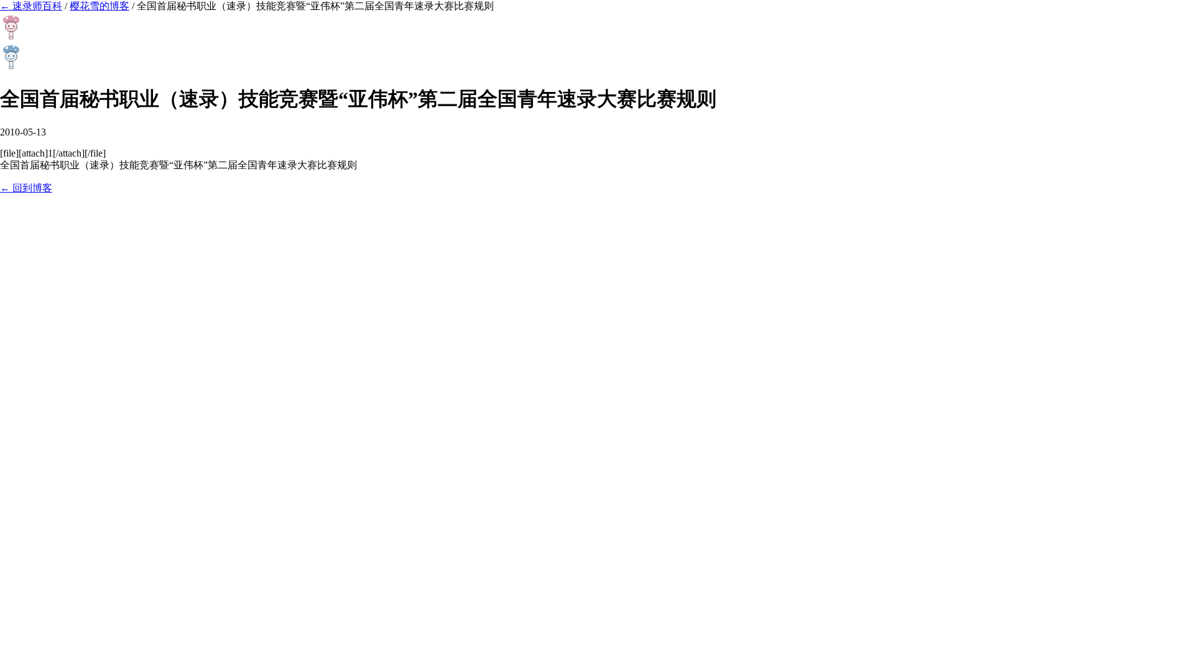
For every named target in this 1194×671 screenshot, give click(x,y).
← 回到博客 (26, 188)
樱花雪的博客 (99, 6)
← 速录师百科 (31, 6)
